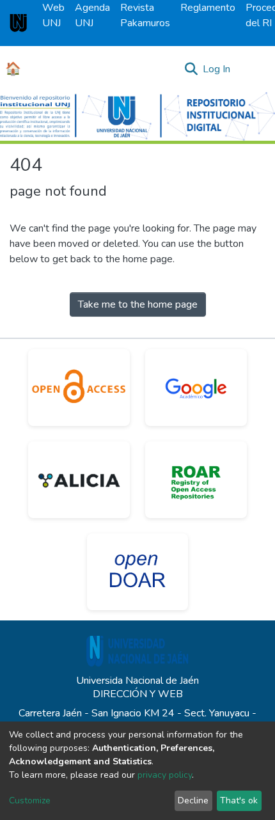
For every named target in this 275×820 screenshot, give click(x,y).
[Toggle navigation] (257, 69)
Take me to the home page (138, 304)
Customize (30, 800)
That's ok (239, 800)
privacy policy (165, 775)
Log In (217, 69)
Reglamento (207, 8)
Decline (193, 800)
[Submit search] (191, 69)
